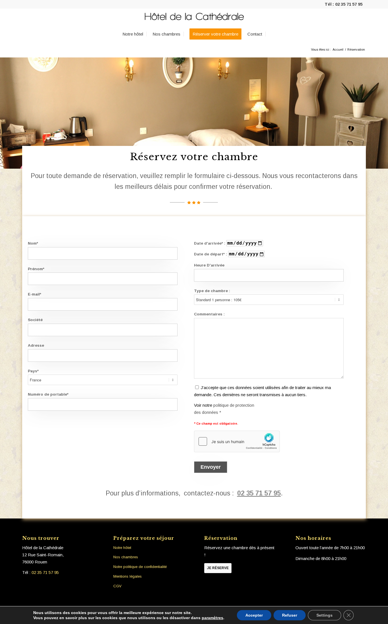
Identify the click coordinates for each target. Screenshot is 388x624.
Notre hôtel (122, 548)
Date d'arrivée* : (210, 243)
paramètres (212, 617)
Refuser (289, 615)
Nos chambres (125, 557)
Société (35, 320)
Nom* (33, 243)
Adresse (36, 345)
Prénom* (36, 269)
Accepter (254, 615)
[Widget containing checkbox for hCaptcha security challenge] (237, 441)
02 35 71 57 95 (348, 4)
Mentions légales (127, 576)
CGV (117, 586)
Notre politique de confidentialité (140, 567)
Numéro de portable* (48, 394)
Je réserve (218, 568)
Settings (324, 615)
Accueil (338, 49)
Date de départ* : (211, 254)
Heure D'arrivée (209, 265)
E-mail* (34, 294)
